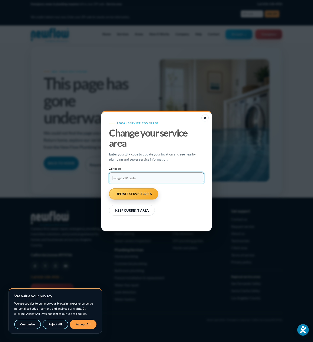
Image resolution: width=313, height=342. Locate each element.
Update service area (133, 194)
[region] (55, 310)
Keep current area (132, 210)
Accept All (83, 324)
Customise (27, 324)
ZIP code (115, 168)
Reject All (55, 324)
